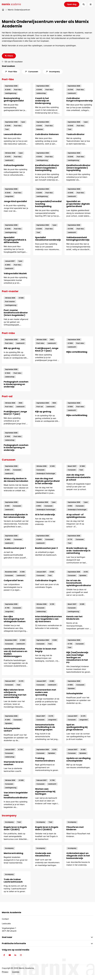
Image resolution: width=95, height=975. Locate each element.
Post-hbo (12, 71)
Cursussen (33, 71)
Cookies (15, 972)
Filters (10, 56)
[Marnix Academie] (11, 4)
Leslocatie (6, 923)
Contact (5, 919)
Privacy (5, 972)
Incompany (54, 71)
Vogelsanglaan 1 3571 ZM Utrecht (9, 929)
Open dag (71, 4)
